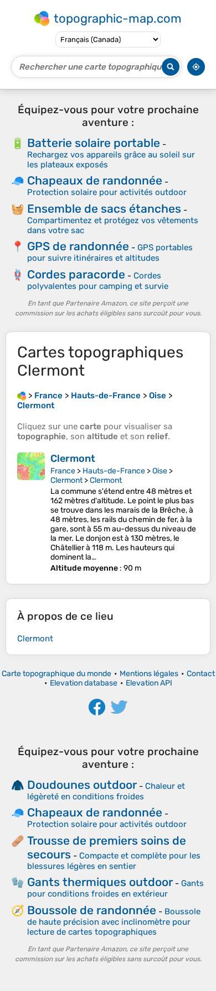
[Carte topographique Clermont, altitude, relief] (31, 512)
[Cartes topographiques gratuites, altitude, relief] (21, 395)
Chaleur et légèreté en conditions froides (106, 791)
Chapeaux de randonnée (94, 180)
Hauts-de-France (114, 471)
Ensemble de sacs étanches (104, 208)
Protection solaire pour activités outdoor (107, 192)
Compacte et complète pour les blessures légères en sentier (113, 861)
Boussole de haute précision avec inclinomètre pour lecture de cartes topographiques (113, 921)
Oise (159, 471)
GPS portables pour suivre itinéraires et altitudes (110, 253)
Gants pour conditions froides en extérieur (115, 888)
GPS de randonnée (78, 246)
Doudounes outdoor (82, 785)
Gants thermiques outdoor (100, 882)
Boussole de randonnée (91, 910)
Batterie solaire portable (93, 143)
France (62, 471)
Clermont (72, 458)
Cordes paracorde (76, 274)
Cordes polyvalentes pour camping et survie (97, 281)
